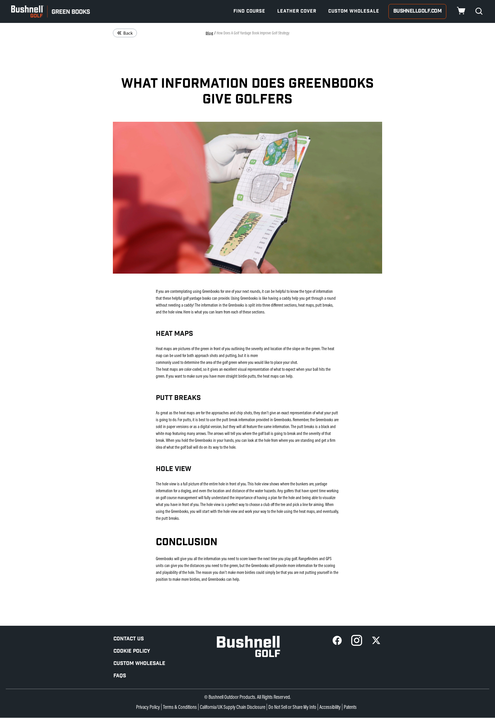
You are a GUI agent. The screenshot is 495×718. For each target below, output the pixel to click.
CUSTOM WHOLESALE (139, 663)
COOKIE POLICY (131, 651)
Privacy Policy (148, 707)
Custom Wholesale (353, 11)
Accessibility (330, 707)
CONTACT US (128, 638)
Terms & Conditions (180, 707)
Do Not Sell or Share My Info (292, 707)
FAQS (119, 675)
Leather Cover (296, 11)
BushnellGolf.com (417, 11)
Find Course (249, 11)
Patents (350, 707)
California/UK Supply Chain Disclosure (232, 707)
